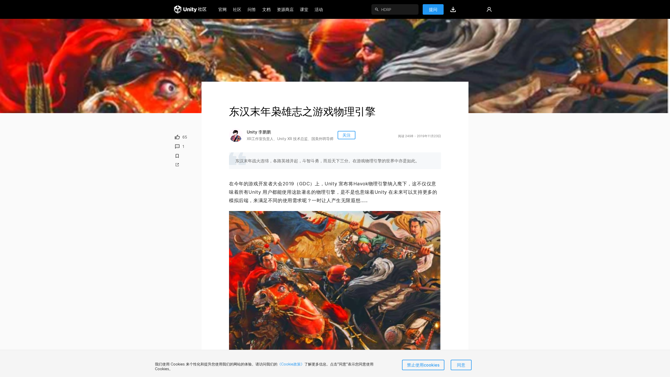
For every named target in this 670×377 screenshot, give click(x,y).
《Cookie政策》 (290, 364)
